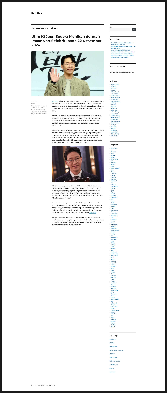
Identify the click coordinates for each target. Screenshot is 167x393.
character (113, 179)
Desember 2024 (115, 115)
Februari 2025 (115, 112)
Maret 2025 (114, 110)
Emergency (114, 204)
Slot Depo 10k (113, 346)
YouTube (113, 325)
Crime (112, 190)
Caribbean (114, 173)
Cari (111, 27)
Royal (112, 292)
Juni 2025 (113, 104)
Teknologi (114, 303)
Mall (112, 250)
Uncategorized (115, 310)
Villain (113, 312)
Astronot (113, 163)
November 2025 (115, 97)
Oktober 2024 (114, 119)
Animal (113, 155)
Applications (114, 159)
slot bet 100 (113, 339)
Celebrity (113, 177)
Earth (112, 203)
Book (112, 170)
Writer (113, 323)
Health (113, 221)
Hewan (113, 223)
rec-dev (55, 101)
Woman (113, 321)
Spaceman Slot (115, 299)
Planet (112, 279)
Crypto (113, 192)
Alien (112, 153)
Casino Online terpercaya (116, 350)
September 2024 (115, 121)
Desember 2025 (115, 95)
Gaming (113, 212)
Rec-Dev (36, 13)
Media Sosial (114, 254)
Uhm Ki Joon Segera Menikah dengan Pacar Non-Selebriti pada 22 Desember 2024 (66, 40)
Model (112, 259)
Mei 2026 (113, 90)
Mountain (113, 263)
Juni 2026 (113, 88)
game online (114, 210)
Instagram (114, 228)
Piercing (113, 277)
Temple (113, 305)
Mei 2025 (113, 106)
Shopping (113, 294)
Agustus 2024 (115, 123)
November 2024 (115, 117)
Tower (113, 308)
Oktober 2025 (114, 99)
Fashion (113, 206)
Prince (113, 285)
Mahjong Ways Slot (115, 361)
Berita (33, 103)
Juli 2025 (113, 103)
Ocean (112, 274)
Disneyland (114, 197)
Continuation (114, 186)
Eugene (38, 109)
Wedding (113, 319)
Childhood (114, 181)
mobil (112, 257)
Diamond (113, 195)
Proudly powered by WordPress (46, 385)
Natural (113, 272)
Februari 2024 (115, 134)
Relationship (114, 290)
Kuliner (113, 243)
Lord (112, 246)
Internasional (115, 230)
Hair (112, 217)
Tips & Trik (114, 306)
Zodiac (113, 327)
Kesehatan (114, 239)
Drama (113, 201)
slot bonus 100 (114, 364)
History (113, 226)
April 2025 (114, 108)
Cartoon (113, 175)
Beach (112, 164)
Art (112, 161)
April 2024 (114, 130)
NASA (112, 270)
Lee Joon (38, 113)
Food (112, 208)
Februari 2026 (115, 92)
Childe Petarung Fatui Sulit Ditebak (120, 50)
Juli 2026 (113, 86)
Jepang (113, 234)
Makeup (113, 248)
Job (112, 235)
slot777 (112, 368)
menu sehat (114, 255)
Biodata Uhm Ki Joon (37, 106)
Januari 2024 (114, 135)
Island (112, 232)
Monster (113, 261)
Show (112, 296)
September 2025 (115, 101)
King (112, 241)
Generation (114, 215)
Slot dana (112, 354)
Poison (113, 281)
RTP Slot (112, 343)
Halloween (114, 219)
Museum (113, 266)
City (112, 183)
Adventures (114, 148)
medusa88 (112, 372)
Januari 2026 (114, 94)
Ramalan (113, 288)
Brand (112, 172)
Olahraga (113, 275)
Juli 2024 (113, 125)
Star (112, 301)
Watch (113, 317)
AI (111, 150)
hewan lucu (114, 224)
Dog (112, 199)
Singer (113, 297)
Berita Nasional (115, 168)
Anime (113, 157)
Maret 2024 (114, 132)
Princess (113, 286)
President (113, 283)
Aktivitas (113, 152)
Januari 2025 (114, 114)
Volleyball (113, 314)
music (112, 268)
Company (113, 184)
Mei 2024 (113, 128)
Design (113, 194)
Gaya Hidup (114, 214)
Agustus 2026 (115, 84)
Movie (112, 265)
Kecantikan (114, 237)
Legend (113, 245)
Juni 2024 (113, 126)
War (112, 316)
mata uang (114, 252)
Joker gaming (113, 357)
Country (113, 188)
